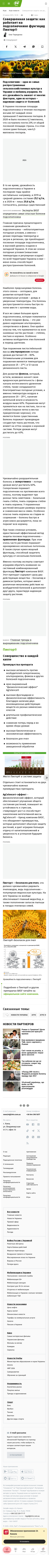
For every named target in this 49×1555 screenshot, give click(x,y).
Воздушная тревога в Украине (19, 1254)
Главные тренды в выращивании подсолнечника (20, 641)
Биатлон (10, 1416)
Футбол (10, 1409)
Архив (28, 1189)
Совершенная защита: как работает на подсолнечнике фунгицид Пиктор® (34, 11)
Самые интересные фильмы (18, 1336)
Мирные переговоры (15, 1250)
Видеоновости (13, 1225)
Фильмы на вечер (14, 1343)
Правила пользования (11, 1177)
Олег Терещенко (15, 35)
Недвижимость (14, 1383)
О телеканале (8, 1164)
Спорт (10, 1402)
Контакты (30, 1175)
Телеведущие (8, 1168)
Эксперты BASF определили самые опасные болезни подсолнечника (24, 213)
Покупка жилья (13, 1390)
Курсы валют (12, 1311)
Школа (10, 1365)
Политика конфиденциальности (11, 1181)
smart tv (10, 1478)
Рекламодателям (9, 1172)
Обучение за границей (16, 1375)
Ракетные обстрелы (15, 1244)
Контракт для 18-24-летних (18, 1286)
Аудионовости (13, 1229)
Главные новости (14, 1215)
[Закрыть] (44, 1531)
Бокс (9, 1405)
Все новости (13, 1212)
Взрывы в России (14, 1261)
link (27, 1124)
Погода (10, 1232)
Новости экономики (17, 1304)
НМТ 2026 (11, 1368)
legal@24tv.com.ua (32, 1516)
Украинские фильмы (15, 1340)
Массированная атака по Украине (21, 1257)
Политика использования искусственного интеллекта (9, 1189)
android (10, 1471)
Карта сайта (31, 1193)
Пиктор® (10, 650)
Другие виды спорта (15, 1419)
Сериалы (10, 1350)
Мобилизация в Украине (19, 1272)
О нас (5, 1152)
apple (27, 1471)
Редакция (6, 1156)
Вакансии (30, 1179)
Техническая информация (31, 1170)
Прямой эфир (12, 1222)
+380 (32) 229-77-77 (17, 1513)
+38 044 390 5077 (33, 1114)
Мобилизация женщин (16, 1283)
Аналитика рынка (14, 1387)
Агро (5, 11)
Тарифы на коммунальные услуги (21, 1318)
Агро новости (14, 11)
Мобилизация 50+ (14, 1279)
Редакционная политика (12, 1160)
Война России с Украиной (19, 1240)
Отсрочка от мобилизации (18, 1289)
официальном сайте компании (21, 994)
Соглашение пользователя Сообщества (31, 1157)
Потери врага (12, 1264)
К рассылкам (16, 1455)
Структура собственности (32, 1184)
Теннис (10, 1412)
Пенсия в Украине (14, 1324)
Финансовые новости (16, 1314)
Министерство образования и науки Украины (26, 1361)
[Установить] (24, 1536)
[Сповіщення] (46, 3)
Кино (9, 1333)
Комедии (10, 1346)
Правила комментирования (33, 1164)
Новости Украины (14, 1218)
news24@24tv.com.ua (12, 1114)
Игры (28, 1197)
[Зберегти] (42, 47)
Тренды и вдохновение (16, 1394)
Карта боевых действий (17, 1247)
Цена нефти (12, 1307)
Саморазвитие (13, 1372)
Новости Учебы (14, 1358)
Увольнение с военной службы (20, 1276)
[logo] (16, 3)
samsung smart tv (27, 1478)
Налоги (10, 1321)
